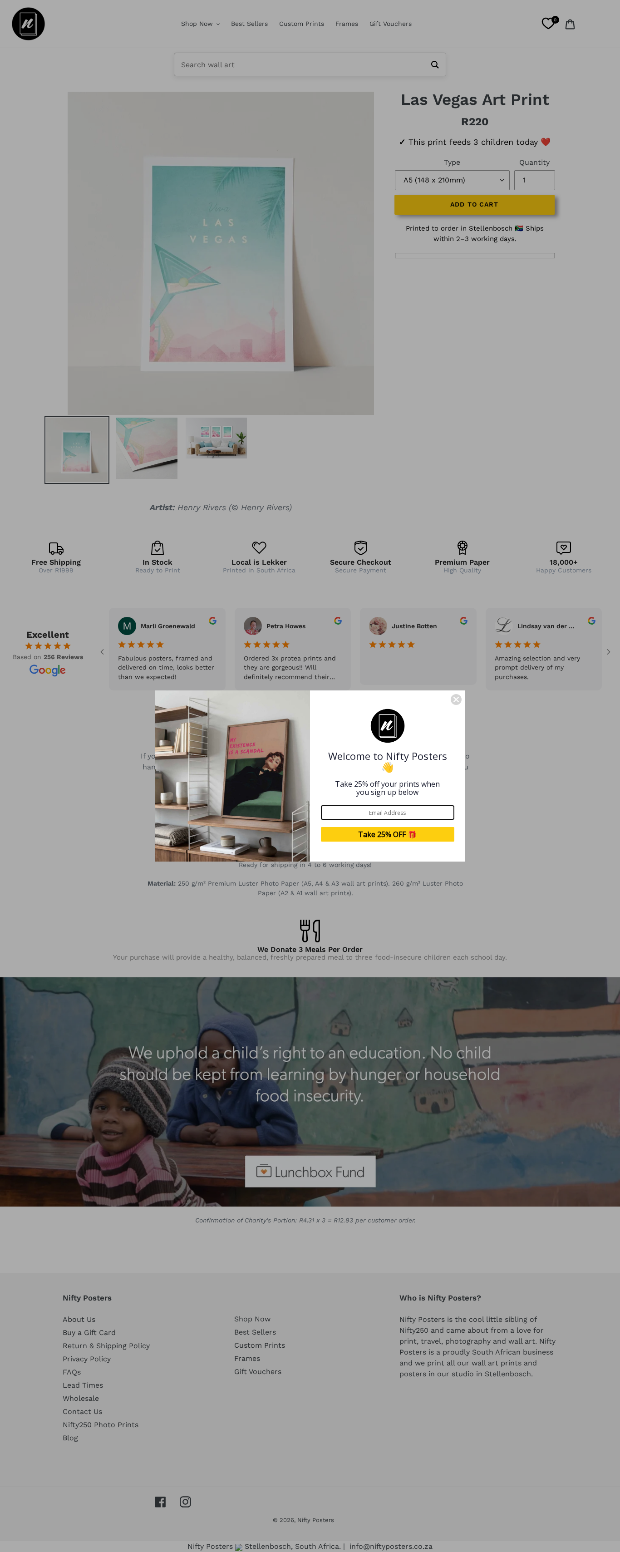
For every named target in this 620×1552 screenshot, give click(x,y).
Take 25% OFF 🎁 (387, 834)
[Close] (456, 699)
